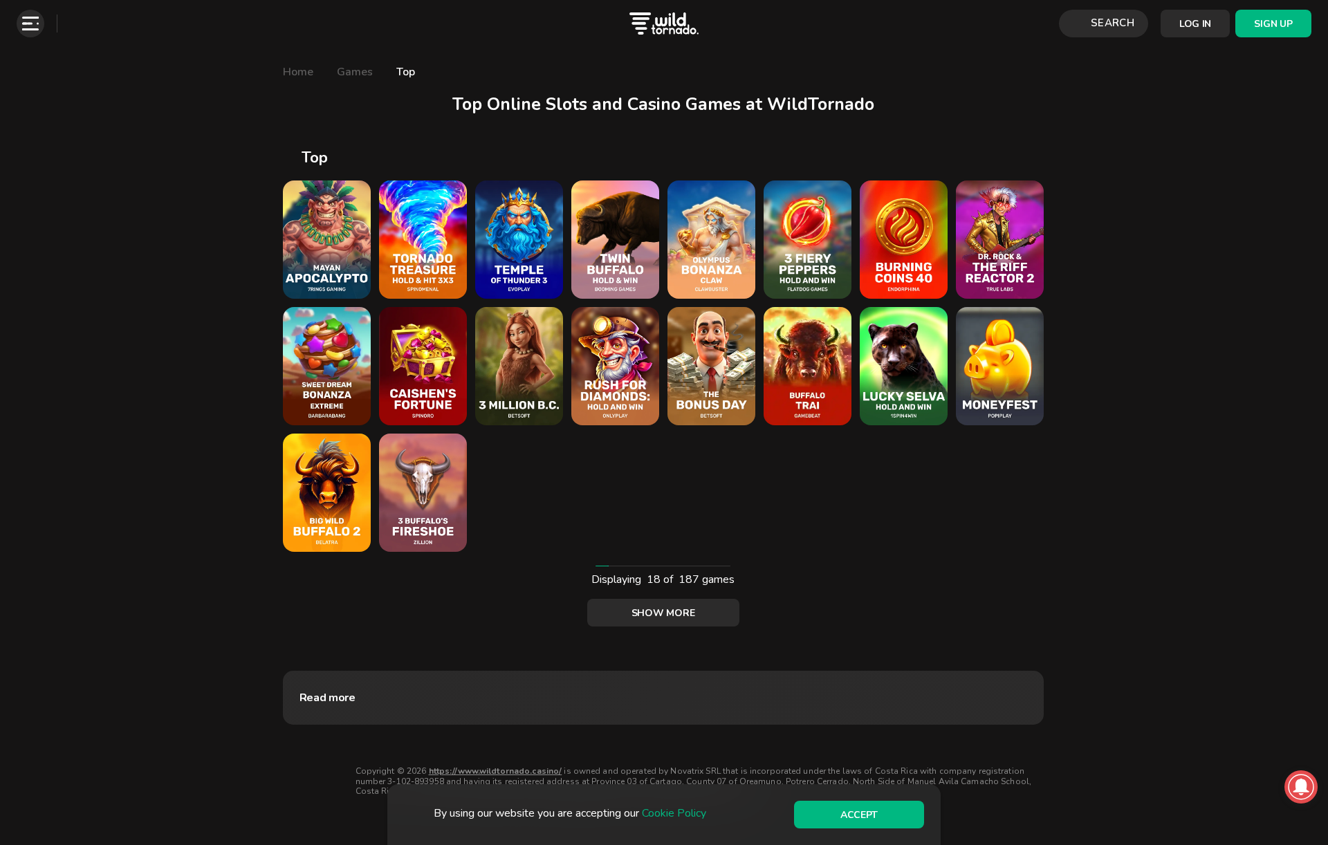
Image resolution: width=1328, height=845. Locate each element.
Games (355, 72)
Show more (662, 613)
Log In (1195, 23)
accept (859, 814)
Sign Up (1273, 23)
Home (298, 72)
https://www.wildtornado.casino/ (495, 771)
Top (405, 72)
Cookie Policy (674, 813)
